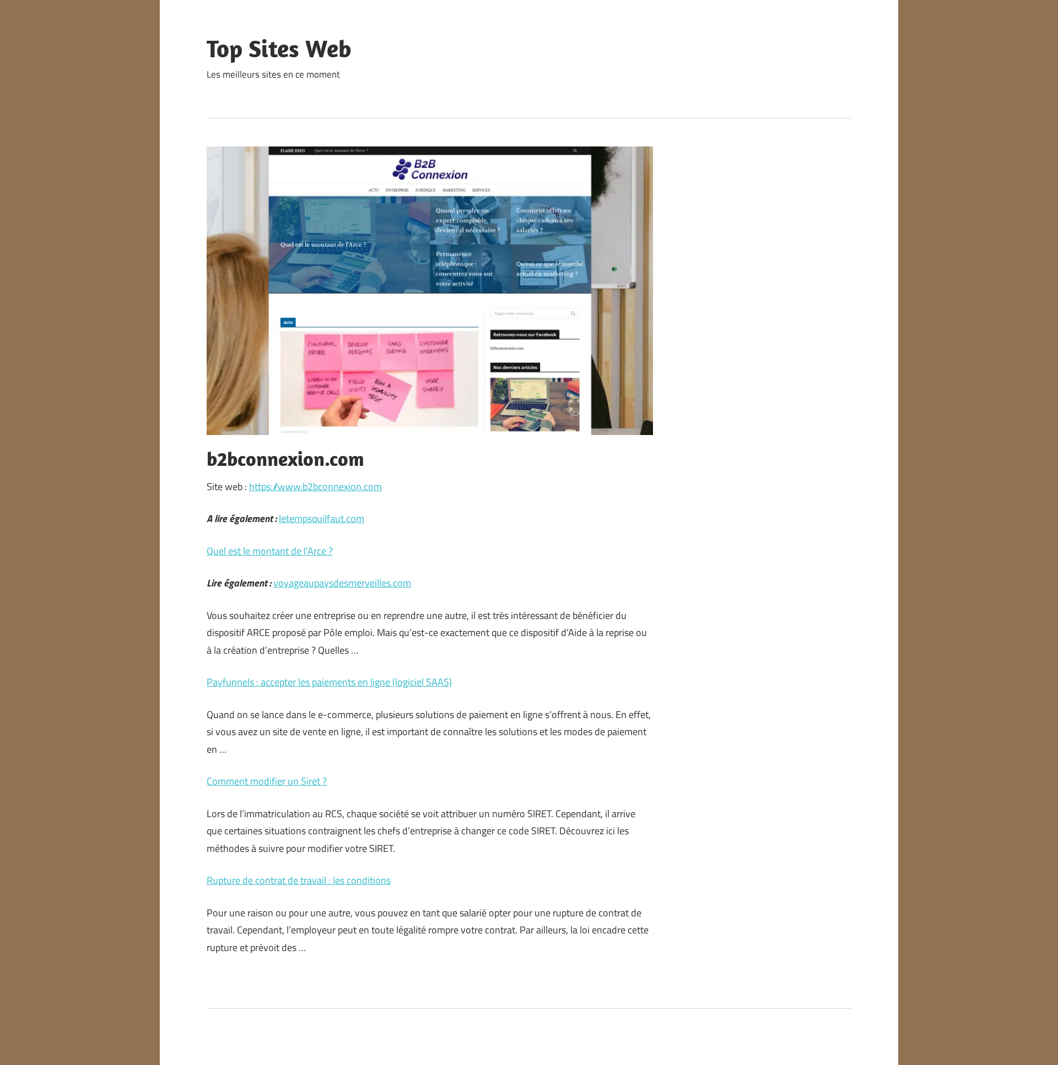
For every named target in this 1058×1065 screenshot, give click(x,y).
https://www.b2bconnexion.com (315, 486)
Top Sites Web (279, 48)
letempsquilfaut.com (321, 518)
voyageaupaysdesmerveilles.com (342, 582)
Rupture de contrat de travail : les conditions (299, 880)
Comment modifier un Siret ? (267, 781)
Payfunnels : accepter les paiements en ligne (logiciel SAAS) (329, 682)
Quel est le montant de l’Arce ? (270, 551)
